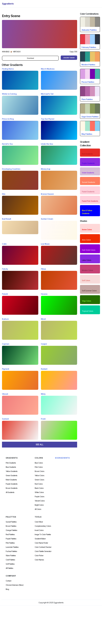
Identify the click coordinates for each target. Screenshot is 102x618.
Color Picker (39, 556)
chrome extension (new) (15, 585)
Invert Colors (39, 530)
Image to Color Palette (43, 534)
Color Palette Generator (43, 551)
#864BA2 (6, 52)
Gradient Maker (40, 539)
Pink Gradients (11, 463)
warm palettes (11, 556)
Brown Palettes (11, 526)
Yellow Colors (39, 476)
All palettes (9, 568)
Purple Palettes (11, 539)
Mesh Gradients (11, 480)
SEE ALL (39, 444)
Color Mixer (39, 522)
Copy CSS (73, 52)
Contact (8, 581)
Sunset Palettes (11, 522)
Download (30, 58)
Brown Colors (39, 471)
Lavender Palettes (12, 547)
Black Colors (39, 488)
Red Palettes (10, 534)
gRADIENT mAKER (69, 57)
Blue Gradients (11, 467)
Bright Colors (39, 505)
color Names (39, 560)
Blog (7, 589)
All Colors (38, 509)
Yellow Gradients (11, 471)
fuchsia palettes (11, 551)
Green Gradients (11, 476)
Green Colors (39, 480)
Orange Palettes (11, 530)
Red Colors (39, 484)
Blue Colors (39, 463)
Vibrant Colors (40, 501)
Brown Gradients (11, 488)
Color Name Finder (41, 543)
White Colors (39, 492)
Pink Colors (39, 467)
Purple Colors (39, 497)
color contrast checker (43, 547)
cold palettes (10, 560)
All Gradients (10, 492)
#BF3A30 (17, 52)
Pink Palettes (10, 543)
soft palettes (10, 564)
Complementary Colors (43, 526)
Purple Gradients (11, 484)
